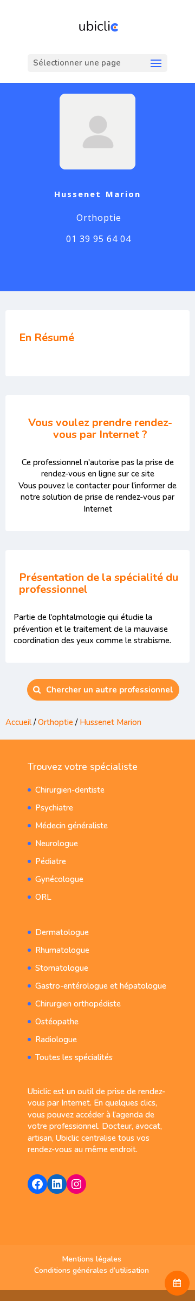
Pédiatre (50, 861)
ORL (43, 897)
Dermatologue (62, 932)
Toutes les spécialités (74, 1057)
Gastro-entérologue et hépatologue (100, 985)
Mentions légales (91, 1259)
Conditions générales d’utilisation (91, 1270)
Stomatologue (61, 968)
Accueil (18, 722)
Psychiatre (54, 807)
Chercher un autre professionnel (109, 689)
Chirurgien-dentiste (70, 789)
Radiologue (56, 1039)
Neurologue (56, 843)
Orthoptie (55, 722)
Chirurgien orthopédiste (78, 1003)
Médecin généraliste (71, 825)
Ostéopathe (57, 1021)
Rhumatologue (62, 950)
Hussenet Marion (110, 722)
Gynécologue (59, 879)
